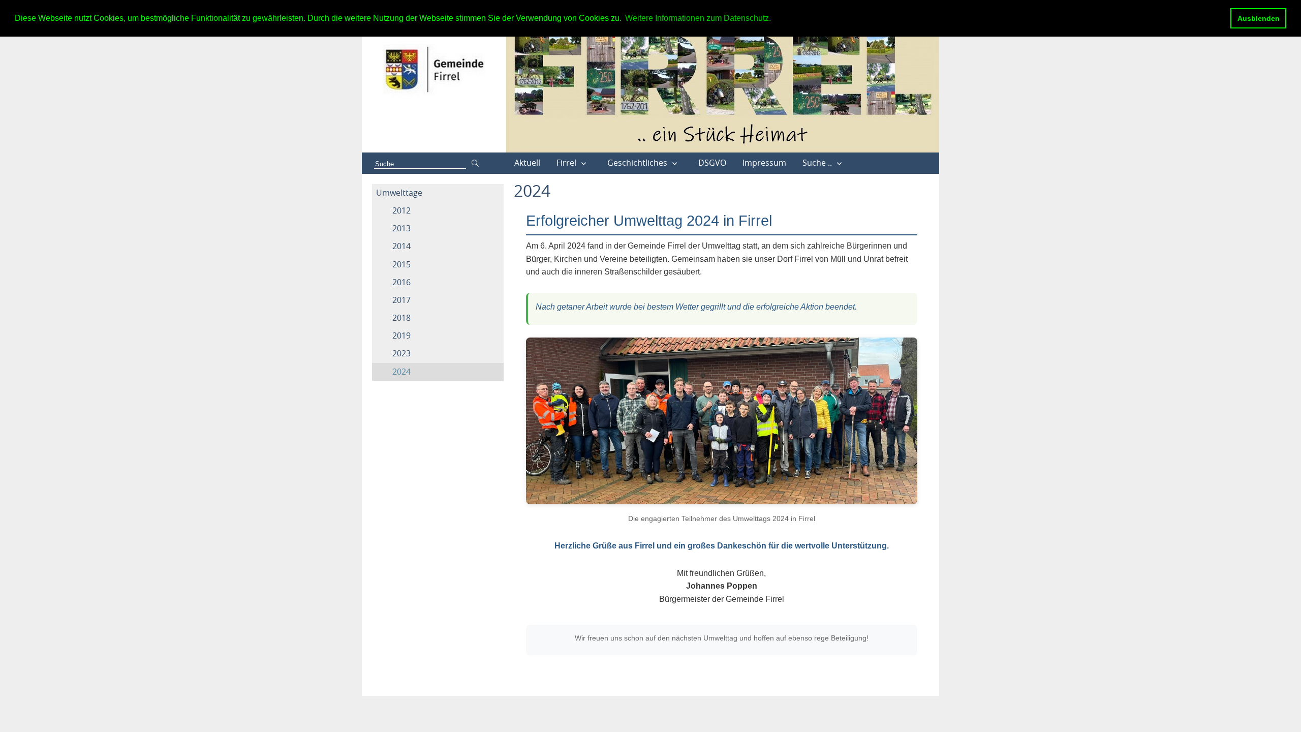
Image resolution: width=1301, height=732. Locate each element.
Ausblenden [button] (1258, 18)
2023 (401, 353)
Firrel (566, 162)
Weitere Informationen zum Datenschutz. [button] (698, 18)
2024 (401, 371)
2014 (401, 246)
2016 (401, 282)
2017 (401, 300)
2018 (401, 317)
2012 (401, 210)
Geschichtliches (637, 162)
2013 (401, 228)
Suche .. (817, 162)
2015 (401, 264)
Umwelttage (399, 192)
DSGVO (712, 162)
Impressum (764, 162)
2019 (401, 335)
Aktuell (527, 162)
